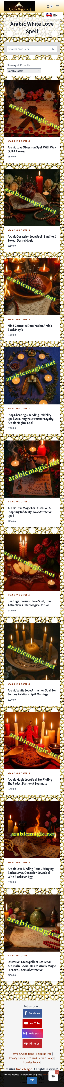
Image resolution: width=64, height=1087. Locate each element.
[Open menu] (57, 6)
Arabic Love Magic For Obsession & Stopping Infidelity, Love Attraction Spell (30, 512)
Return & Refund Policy (40, 1058)
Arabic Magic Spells (19, 141)
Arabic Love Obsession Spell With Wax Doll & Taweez (32, 149)
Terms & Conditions (22, 1053)
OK (32, 1080)
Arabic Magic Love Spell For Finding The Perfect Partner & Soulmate (30, 782)
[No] (60, 1078)
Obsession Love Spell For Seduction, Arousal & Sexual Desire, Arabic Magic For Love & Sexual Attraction (32, 966)
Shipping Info (44, 1053)
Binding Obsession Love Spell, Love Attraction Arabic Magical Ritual (29, 603)
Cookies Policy (31, 1062)
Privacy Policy (17, 1058)
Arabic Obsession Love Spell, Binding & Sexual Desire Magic (32, 239)
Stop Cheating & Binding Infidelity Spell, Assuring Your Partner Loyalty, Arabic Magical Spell (31, 419)
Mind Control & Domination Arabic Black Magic (30, 328)
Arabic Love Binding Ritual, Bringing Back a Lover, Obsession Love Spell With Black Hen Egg (31, 873)
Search (54, 49)
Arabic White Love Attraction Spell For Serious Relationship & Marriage (32, 692)
